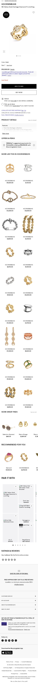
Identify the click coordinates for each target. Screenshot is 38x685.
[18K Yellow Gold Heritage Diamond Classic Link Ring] (28, 280)
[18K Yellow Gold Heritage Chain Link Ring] (9, 252)
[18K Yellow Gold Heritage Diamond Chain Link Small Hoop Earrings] (9, 392)
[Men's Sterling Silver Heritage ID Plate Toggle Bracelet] (9, 224)
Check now (27, 629)
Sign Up (23, 110)
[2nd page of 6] (15, 545)
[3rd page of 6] (17, 545)
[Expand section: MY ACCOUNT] (19, 600)
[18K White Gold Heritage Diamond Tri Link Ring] (9, 280)
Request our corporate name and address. (19, 678)
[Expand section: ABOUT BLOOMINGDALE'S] (19, 605)
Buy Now (19, 92)
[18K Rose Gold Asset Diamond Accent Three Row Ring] (28, 336)
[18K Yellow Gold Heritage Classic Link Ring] (9, 308)
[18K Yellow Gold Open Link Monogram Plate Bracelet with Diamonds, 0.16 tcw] (28, 196)
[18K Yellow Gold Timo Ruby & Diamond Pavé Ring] (8, 457)
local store (16, 105)
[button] (19, 34)
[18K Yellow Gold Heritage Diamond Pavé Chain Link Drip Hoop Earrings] (9, 336)
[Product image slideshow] (19, 34)
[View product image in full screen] (4, 51)
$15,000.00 (5, 69)
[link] (9, 182)
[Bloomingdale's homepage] (2, 0)
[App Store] (7, 652)
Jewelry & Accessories (11, 0)
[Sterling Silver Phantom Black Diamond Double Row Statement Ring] (28, 308)
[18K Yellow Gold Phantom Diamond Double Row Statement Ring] (9, 364)
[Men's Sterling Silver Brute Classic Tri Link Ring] (28, 252)
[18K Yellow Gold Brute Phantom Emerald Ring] (28, 364)
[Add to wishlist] (34, 12)
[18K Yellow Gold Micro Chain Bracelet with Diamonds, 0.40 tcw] (9, 196)
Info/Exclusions (19, 115)
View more (5, 133)
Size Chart (9, 65)
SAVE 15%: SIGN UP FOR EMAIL (19, 573)
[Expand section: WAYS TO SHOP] (19, 609)
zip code (14, 100)
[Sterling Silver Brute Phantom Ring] (28, 168)
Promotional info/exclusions (15, 629)
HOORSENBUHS (8, 4)
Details (12, 69)
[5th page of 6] (22, 545)
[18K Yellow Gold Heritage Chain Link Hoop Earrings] (28, 224)
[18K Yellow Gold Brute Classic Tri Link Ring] (28, 392)
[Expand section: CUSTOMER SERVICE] (19, 596)
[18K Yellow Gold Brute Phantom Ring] (9, 168)
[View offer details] (19, 145)
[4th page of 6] (20, 545)
